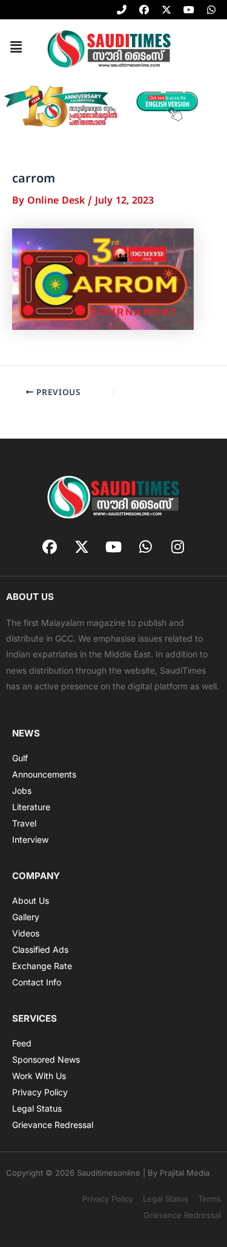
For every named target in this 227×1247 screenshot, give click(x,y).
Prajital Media (184, 1173)
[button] (15, 48)
